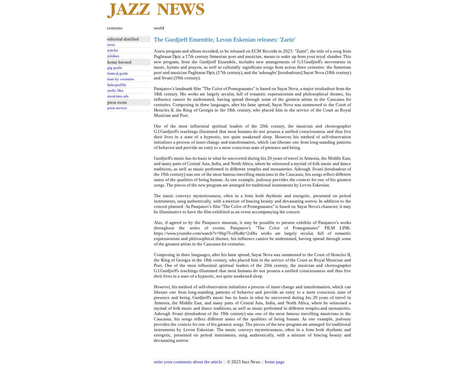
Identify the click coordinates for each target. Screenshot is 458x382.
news (111, 45)
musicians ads (117, 96)
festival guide (117, 73)
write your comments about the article (188, 361)
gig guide (114, 68)
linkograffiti (116, 85)
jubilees (113, 56)
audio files (115, 90)
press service (117, 108)
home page (275, 361)
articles (112, 50)
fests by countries (120, 79)
